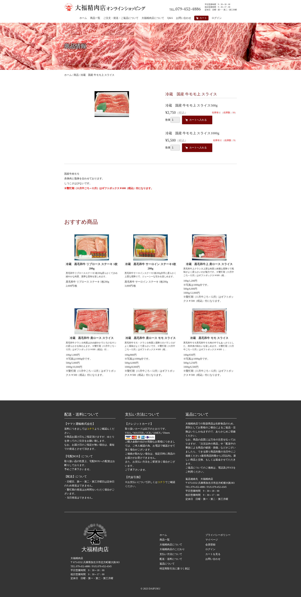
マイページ (211, 539)
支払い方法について (171, 554)
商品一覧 (165, 539)
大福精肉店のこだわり (172, 549)
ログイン (217, 18)
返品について (167, 563)
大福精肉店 (95, 549)
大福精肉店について (171, 544)
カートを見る (212, 554)
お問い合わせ (212, 559)
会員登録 (210, 544)
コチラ (90, 428)
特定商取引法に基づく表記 (175, 568)
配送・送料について (171, 559)
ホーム (163, 535)
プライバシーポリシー (217, 535)
